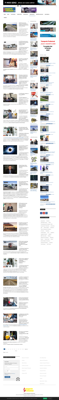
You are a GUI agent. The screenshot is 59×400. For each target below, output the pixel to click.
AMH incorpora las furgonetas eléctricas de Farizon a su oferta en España (33, 48)
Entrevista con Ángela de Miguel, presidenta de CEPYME (23, 59)
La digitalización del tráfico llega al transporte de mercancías (24, 315)
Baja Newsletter (42, 383)
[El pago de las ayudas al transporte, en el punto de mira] (10, 131)
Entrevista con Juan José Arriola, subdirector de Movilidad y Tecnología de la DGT (34, 67)
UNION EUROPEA (48, 194)
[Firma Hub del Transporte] (10, 79)
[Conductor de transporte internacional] (10, 335)
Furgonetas (47, 230)
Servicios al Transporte (44, 242)
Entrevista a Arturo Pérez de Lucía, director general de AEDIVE (47, 132)
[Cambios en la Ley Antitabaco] (10, 97)
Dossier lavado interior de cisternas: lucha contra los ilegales (33, 90)
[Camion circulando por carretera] (10, 245)
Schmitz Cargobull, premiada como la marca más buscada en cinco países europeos (47, 202)
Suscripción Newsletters (43, 368)
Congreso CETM (24, 373)
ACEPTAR (45, 398)
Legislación (19, 14)
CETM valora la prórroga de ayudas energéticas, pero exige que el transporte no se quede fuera (23, 243)
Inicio (5, 14)
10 (22, 349)
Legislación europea (44, 234)
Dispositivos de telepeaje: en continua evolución (33, 132)
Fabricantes (32, 14)
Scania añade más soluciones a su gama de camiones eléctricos (46, 182)
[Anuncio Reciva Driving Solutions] (48, 23)
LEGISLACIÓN (6, 182)
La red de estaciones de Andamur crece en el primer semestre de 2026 (33, 172)
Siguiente (26, 349)
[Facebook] (41, 213)
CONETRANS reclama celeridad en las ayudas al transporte (33, 58)
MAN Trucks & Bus (43, 235)
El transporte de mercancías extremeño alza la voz (47, 141)
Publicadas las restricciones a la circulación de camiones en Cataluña (47, 112)
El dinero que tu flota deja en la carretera (33, 181)
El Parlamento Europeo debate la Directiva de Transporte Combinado (47, 192)
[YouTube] (44, 213)
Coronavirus (52, 225)
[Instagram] (46, 213)
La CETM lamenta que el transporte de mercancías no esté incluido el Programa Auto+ (23, 43)
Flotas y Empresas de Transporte (46, 229)
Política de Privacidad (43, 375)
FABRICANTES (48, 104)
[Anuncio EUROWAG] (48, 29)
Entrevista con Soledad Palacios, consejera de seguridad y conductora (33, 30)
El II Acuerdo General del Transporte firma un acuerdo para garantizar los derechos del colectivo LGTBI (23, 183)
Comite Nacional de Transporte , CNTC (46, 224)
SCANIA (47, 184)
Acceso (13, 6)
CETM (8, 14)
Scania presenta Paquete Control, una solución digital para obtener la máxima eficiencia (47, 83)
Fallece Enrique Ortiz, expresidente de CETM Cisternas (23, 166)
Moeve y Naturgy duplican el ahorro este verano (33, 155)
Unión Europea (43, 244)
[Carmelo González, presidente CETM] (10, 207)
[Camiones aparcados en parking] (10, 185)
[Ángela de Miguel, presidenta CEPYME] (10, 62)
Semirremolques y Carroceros (45, 240)
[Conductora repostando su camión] (10, 114)
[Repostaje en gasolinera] (10, 262)
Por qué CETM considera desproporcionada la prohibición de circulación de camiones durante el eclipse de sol (23, 147)
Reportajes (25, 14)
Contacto (15, 6)
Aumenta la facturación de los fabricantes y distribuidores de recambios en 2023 (46, 92)
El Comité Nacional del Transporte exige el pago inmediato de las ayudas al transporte (24, 129)
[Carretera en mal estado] (10, 281)
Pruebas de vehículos (25, 365)
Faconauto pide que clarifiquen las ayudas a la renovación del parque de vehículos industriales (47, 162)
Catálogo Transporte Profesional (44, 362)
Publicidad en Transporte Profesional (45, 365)
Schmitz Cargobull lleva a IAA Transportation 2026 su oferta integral (33, 190)
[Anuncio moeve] (48, 35)
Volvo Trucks (49, 244)
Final (16, 350)
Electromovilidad (46, 227)
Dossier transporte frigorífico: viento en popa (33, 107)
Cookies (41, 378)
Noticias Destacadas (7, 59)
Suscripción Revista (43, 370)
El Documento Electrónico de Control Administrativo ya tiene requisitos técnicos (24, 298)
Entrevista (47, 134)
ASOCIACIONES (6, 110)
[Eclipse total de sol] (10, 149)
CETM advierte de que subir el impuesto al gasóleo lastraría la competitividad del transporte (23, 205)
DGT (41, 227)
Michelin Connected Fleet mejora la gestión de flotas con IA (33, 146)
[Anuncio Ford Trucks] (29, 2)
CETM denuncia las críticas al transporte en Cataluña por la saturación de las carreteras (23, 24)
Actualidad (13, 14)
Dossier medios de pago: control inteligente (34, 98)
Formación (42, 230)
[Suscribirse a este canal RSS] (28, 21)
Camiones (47, 220)
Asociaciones (43, 220)
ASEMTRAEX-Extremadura (49, 143)
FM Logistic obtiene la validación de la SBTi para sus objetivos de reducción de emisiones (33, 39)
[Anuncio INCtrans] (38, 10)
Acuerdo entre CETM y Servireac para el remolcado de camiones (47, 73)
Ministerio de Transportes (44, 237)
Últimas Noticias (24, 362)
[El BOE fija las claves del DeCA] (10, 301)
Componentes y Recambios (45, 225)
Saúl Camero (52, 94)
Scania (52, 239)
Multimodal (47, 14)
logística (50, 234)
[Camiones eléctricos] (10, 45)
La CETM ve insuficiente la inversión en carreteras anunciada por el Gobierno (24, 278)
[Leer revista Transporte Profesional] (48, 45)
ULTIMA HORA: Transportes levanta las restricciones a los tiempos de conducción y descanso (46, 172)
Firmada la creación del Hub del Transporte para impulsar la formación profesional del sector (23, 76)
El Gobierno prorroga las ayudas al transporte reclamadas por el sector (23, 223)
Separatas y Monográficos (44, 360)
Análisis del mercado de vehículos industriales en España (47, 102)
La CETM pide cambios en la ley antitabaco (24, 94)
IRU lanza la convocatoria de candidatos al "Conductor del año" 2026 (23, 332)
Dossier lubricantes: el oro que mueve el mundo (34, 124)
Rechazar (50, 398)
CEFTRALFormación (44, 222)
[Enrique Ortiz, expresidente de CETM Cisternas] (10, 169)
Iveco (48, 232)
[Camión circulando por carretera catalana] (10, 27)
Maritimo (49, 235)
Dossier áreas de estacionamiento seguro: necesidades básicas (34, 115)
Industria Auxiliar (39, 14)
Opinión (5, 17)
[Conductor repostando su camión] (10, 226)
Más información (39, 398)
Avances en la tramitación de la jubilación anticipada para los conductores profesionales (47, 63)
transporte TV (24, 370)
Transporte (51, 242)
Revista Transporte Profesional (26, 368)
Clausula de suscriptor (43, 373)
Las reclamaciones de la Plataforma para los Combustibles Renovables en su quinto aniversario (23, 111)
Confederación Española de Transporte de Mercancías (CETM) (14, 137)
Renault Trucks (47, 239)
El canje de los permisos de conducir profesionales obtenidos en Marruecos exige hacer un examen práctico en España (47, 152)
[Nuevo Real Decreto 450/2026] (10, 318)
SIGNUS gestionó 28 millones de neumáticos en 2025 (33, 163)
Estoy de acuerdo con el (10, 374)
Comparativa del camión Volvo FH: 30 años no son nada (47, 121)
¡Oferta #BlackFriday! (43, 357)
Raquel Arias (52, 65)
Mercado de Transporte (25, 357)
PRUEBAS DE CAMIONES (49, 123)
